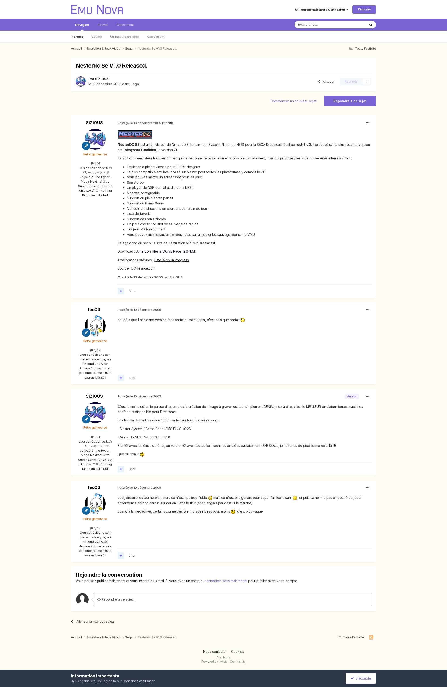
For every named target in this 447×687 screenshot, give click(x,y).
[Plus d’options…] (367, 123)
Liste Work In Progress (171, 260)
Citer (132, 291)
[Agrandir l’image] (135, 134)
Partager (327, 81)
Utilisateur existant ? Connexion (320, 9)
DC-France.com (143, 268)
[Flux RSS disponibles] (371, 637)
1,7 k (97, 350)
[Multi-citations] (121, 291)
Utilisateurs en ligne (124, 36)
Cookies (237, 651)
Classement (155, 36)
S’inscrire (364, 9)
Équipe (97, 36)
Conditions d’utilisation (139, 681)
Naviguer (82, 25)
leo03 (94, 309)
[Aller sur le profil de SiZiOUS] (81, 81)
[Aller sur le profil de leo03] (95, 325)
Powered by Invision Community (223, 661)
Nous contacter (215, 651)
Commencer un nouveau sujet (293, 101)
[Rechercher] (371, 24)
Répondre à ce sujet (350, 101)
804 (97, 163)
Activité (103, 25)
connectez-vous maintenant (225, 581)
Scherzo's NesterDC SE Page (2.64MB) (166, 251)
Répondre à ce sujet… (118, 599)
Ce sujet (353, 24)
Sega (135, 84)
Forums (78, 36)
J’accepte (362, 678)
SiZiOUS (102, 79)
